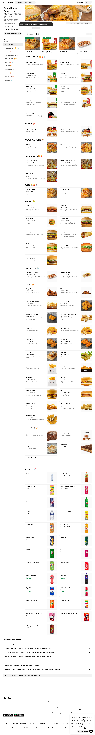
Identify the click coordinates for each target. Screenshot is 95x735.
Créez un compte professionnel (56, 707)
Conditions (55, 723)
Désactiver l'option (83, 731)
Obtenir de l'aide (52, 698)
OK (91, 731)
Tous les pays (73, 704)
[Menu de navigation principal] (3, 2)
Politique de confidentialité (43, 724)
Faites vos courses (75, 713)
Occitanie (13, 675)
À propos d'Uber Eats (75, 710)
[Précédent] (87, 34)
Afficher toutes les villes (76, 701)
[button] (47, 644)
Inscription (88, 2)
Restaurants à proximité (76, 698)
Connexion (80, 2)
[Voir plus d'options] (89, 7)
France (6, 675)
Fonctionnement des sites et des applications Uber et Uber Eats (23, 724)
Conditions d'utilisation (57, 727)
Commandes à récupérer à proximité (80, 707)
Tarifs (62, 723)
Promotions (51, 710)
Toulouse (20, 675)
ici (85, 727)
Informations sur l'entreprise (55, 713)
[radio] (29, 28)
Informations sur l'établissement (12, 33)
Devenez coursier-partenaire (55, 704)
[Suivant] (90, 34)
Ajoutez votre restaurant (54, 701)
